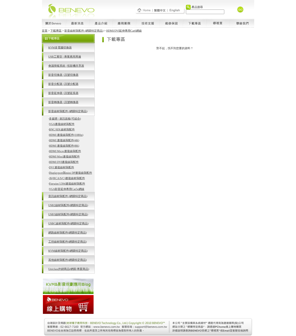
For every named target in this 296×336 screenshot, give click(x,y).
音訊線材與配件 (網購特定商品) (67, 196)
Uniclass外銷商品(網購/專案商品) (68, 269)
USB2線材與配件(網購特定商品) (68, 205)
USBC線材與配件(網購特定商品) (68, 223)
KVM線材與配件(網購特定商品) (68, 250)
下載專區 (56, 30)
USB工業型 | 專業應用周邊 (64, 56)
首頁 (44, 30)
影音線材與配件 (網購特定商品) (83, 30)
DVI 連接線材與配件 (61, 167)
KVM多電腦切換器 (60, 47)
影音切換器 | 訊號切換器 (63, 74)
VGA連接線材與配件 (62, 124)
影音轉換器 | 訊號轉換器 (63, 102)
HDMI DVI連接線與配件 (64, 162)
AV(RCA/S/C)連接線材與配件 (67, 178)
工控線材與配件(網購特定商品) (67, 241)
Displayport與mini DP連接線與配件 (70, 172)
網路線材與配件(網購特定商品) (67, 232)
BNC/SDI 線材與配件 (62, 129)
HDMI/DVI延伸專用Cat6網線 (124, 30)
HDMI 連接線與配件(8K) (64, 145)
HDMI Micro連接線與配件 (65, 151)
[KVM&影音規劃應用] (68, 293)
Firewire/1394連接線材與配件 (67, 183)
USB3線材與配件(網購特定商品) (68, 214)
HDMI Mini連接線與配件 (64, 156)
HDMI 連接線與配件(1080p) (66, 134)
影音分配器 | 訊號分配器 (63, 84)
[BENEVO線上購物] (68, 313)
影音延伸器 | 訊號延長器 (63, 93)
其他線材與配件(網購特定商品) (67, 259)
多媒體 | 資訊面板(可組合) (65, 118)
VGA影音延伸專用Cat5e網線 (66, 189)
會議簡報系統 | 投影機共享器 (66, 65)
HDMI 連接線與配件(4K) (64, 140)
